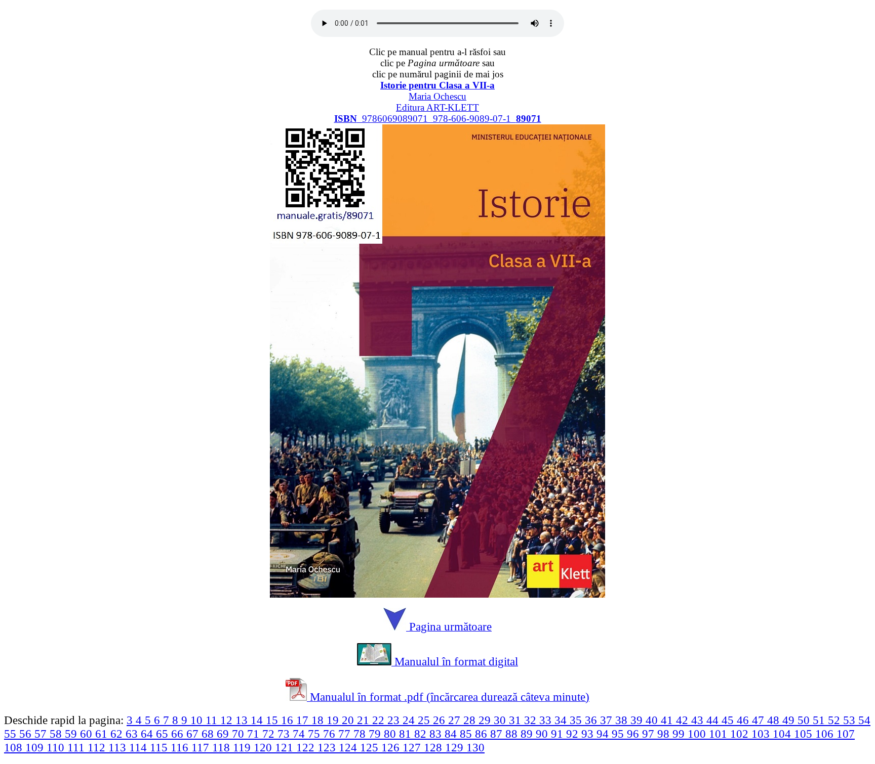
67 (194, 733)
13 (243, 720)
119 (243, 747)
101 (719, 733)
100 (698, 733)
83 (437, 733)
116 (181, 747)
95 (619, 733)
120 (264, 747)
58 (57, 733)
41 (668, 720)
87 (497, 733)
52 (835, 720)
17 (303, 720)
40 (653, 720)
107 (846, 733)
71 (254, 733)
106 (826, 733)
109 (36, 747)
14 (258, 720)
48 (774, 720)
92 (573, 733)
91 (558, 733)
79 (376, 733)
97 (649, 733)
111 (77, 747)
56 (26, 733)
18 (319, 720)
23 (395, 720)
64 (148, 733)
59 (72, 733)
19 (334, 720)
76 (330, 733)
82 (421, 733)
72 (269, 733)
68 (209, 733)
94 (604, 733)
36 (592, 720)
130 (475, 747)
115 (160, 747)
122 (306, 747)
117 (201, 747)
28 (471, 720)
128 (434, 747)
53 (850, 720)
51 (820, 720)
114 (139, 747)
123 (328, 747)
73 (285, 733)
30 (501, 720)
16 (288, 720)
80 (391, 733)
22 (379, 720)
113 (118, 747)
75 (315, 733)
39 (638, 720)
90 (543, 733)
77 (345, 733)
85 (467, 733)
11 (213, 720)
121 (285, 747)
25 (425, 720)
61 (102, 733)
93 (588, 733)
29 (486, 720)
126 (392, 747)
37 (607, 720)
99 (680, 733)
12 (227, 720)
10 (198, 720)
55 (11, 733)
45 (729, 720)
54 (864, 720)
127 (413, 747)
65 (163, 733)
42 (683, 720)
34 (562, 720)
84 (452, 733)
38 (622, 720)
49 (790, 720)
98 (664, 733)
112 (98, 747)
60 (87, 733)
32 (531, 720)
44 (714, 720)
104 (783, 733)
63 (133, 733)
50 (805, 720)
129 (455, 747)
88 (513, 733)
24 (410, 720)
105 (804, 733)
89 (528, 733)
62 (118, 733)
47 (759, 720)
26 (440, 720)
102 (740, 733)
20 (349, 720)
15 (273, 720)
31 (516, 720)
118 (222, 747)
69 (224, 733)
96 (634, 733)
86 (482, 733)
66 (178, 733)
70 (239, 733)
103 (762, 733)
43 (698, 720)
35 (577, 720)
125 (370, 747)
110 (57, 747)
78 (361, 733)
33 (546, 720)
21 (364, 720)
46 (744, 720)
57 (42, 733)
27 (455, 720)
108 (14, 747)
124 (349, 747)
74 (300, 733)
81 (406, 733)
